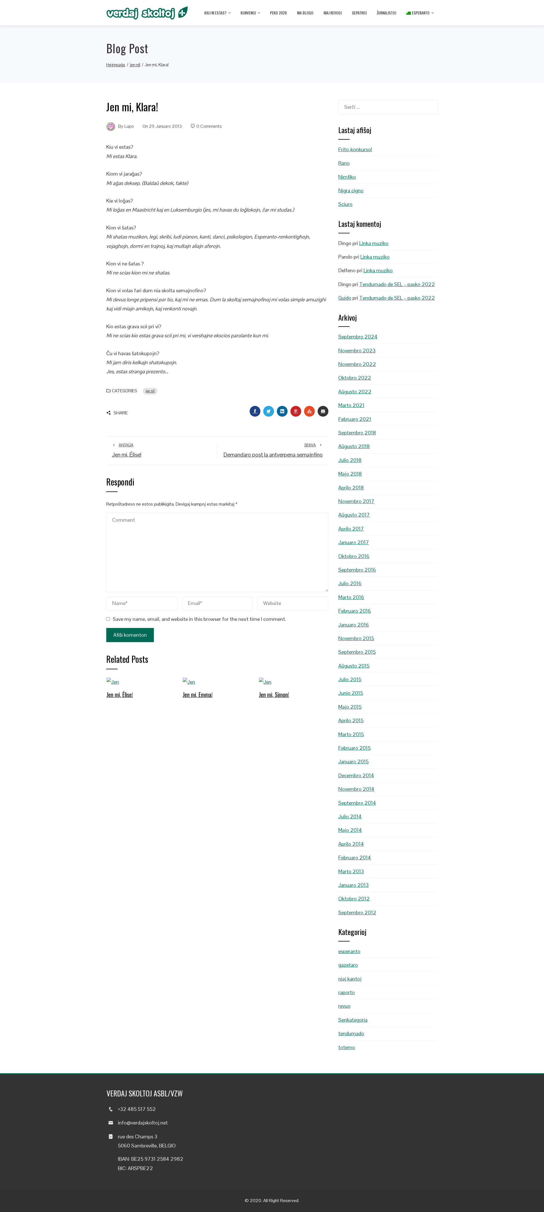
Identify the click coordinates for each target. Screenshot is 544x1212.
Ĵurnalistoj (386, 13)
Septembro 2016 (357, 569)
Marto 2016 (351, 597)
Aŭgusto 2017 (354, 515)
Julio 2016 (350, 583)
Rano (344, 163)
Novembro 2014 (356, 789)
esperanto (349, 951)
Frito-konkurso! (355, 149)
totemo (346, 1047)
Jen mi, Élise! (120, 694)
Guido (344, 298)
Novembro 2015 (356, 638)
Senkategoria (352, 1020)
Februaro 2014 (354, 857)
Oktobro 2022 (354, 377)
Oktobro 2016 (353, 556)
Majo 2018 (350, 473)
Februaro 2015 (354, 748)
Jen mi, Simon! (274, 694)
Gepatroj (359, 13)
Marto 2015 (351, 734)
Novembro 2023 (356, 350)
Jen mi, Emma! (197, 694)
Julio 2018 (350, 460)
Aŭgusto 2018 (354, 446)
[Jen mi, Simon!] (265, 681)
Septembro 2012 (357, 912)
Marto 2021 (351, 405)
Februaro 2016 (354, 611)
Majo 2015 (350, 707)
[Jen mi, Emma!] (189, 681)
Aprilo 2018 (351, 487)
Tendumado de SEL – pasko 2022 (397, 284)
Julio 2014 (350, 816)
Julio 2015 (349, 679)
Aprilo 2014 (351, 844)
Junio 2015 (350, 693)
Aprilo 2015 (351, 720)
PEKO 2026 (278, 13)
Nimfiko (347, 177)
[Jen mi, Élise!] (113, 681)
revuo (344, 1006)
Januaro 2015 (353, 761)
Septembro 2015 (357, 652)
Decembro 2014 (356, 775)
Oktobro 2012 (354, 898)
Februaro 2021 (354, 419)
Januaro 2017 (353, 542)
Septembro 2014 (357, 803)
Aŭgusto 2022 (354, 391)
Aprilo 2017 (351, 528)
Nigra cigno (351, 190)
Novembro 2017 (356, 501)
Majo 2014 (350, 830)
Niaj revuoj (333, 13)
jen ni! (150, 391)
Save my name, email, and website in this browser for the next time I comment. (199, 619)
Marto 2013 (351, 871)
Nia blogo (305, 13)
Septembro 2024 (357, 336)
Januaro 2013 (353, 885)
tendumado (351, 1033)
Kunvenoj (248, 13)
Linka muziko (373, 243)
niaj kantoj (350, 978)
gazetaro (348, 965)
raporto (346, 992)
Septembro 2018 (357, 432)
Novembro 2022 (357, 364)
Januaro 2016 (353, 624)
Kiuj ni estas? (215, 13)
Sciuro (345, 204)
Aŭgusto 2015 (353, 666)
